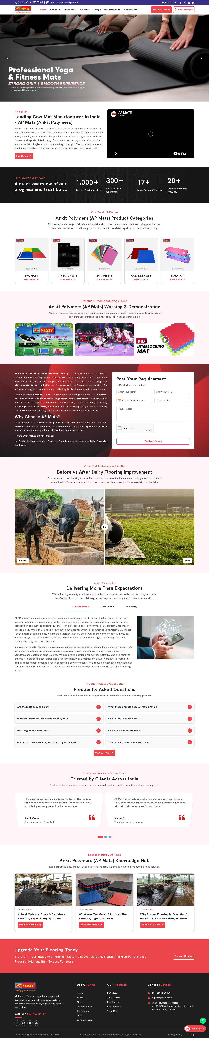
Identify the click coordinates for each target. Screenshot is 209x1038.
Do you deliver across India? (124, 730)
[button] (100, 837)
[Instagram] (185, 2)
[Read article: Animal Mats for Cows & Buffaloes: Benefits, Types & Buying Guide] (43, 890)
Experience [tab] (107, 606)
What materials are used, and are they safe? (43, 718)
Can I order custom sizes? (123, 718)
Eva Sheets (104, 275)
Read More (22, 156)
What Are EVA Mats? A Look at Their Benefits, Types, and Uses (104, 916)
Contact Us (130, 9)
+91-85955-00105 (34, 2)
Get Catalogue (185, 9)
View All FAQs (103, 752)
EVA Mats (31, 275)
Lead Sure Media (50, 1034)
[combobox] (123, 400)
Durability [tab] (131, 606)
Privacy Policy (175, 1034)
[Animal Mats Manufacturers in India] (67, 254)
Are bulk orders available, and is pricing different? (46, 742)
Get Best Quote (153, 441)
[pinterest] (193, 2)
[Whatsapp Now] (203, 1021)
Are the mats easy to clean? (33, 706)
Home (43, 9)
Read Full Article (28, 924)
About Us (55, 9)
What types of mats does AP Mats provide (132, 706)
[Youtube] (189, 2)
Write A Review (85, 1020)
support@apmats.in (69, 2)
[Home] (23, 9)
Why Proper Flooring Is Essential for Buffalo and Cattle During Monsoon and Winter (165, 916)
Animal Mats (68, 275)
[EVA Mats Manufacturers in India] (31, 254)
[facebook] (180, 2)
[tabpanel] (104, 643)
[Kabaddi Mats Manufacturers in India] (141, 254)
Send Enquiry (197, 1028)
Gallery (84, 9)
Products (69, 9)
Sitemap (190, 1034)
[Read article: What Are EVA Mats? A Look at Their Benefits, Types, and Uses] (104, 890)
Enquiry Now (182, 956)
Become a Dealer (161, 9)
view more (29, 279)
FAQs (79, 1015)
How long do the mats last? (33, 730)
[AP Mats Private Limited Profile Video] (150, 133)
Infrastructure (112, 9)
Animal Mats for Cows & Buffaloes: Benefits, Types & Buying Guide (42, 916)
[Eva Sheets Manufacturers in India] (104, 254)
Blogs (98, 9)
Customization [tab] (80, 606)
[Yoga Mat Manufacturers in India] (177, 254)
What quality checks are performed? (129, 742)
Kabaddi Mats (141, 275)
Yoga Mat (177, 275)
